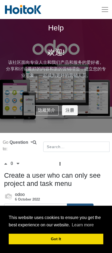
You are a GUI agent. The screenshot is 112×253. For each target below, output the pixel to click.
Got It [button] (56, 239)
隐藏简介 (46, 110)
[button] (60, 164)
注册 (70, 110)
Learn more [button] (83, 225)
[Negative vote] (18, 164)
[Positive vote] (7, 164)
